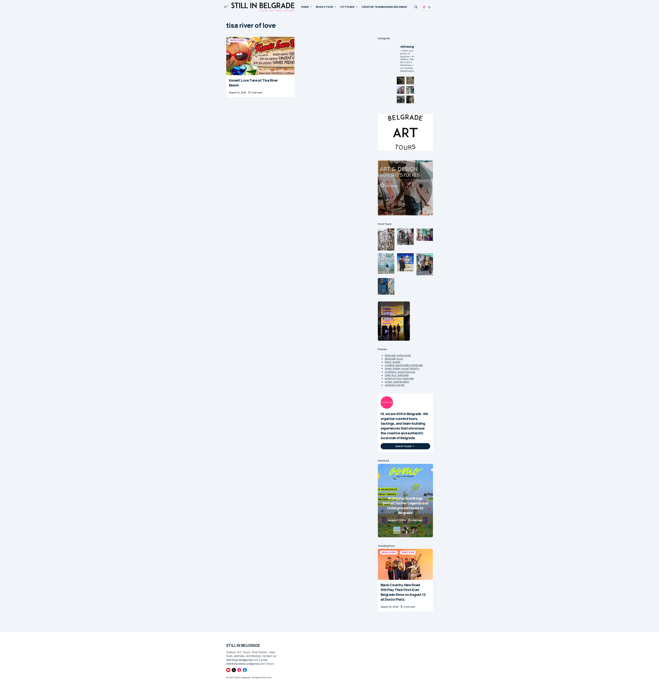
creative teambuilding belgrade (404, 365)
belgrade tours (394, 358)
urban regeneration (397, 381)
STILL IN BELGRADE (243, 645)
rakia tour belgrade (397, 375)
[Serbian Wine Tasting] (405, 500)
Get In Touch (403, 446)
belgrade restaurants (398, 355)
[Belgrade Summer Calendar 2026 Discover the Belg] (410, 80)
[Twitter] (234, 670)
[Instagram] (239, 670)
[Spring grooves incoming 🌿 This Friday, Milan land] (410, 90)
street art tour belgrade (399, 378)
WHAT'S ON (408, 552)
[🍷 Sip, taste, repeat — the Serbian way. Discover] (401, 80)
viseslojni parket (395, 385)
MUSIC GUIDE (237, 40)
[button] (226, 7)
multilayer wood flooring (400, 372)
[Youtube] (228, 670)
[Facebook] (245, 670)
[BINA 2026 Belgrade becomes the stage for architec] (410, 99)
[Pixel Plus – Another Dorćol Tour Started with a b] (401, 99)
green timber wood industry (402, 368)
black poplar (393, 362)
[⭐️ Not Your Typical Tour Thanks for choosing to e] (401, 90)
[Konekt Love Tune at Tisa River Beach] (260, 56)
